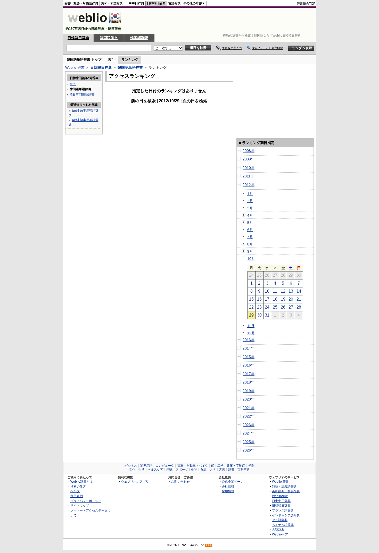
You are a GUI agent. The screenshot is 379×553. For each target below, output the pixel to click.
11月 (250, 326)
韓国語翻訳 (139, 38)
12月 (251, 333)
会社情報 (228, 486)
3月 (250, 208)
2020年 (248, 399)
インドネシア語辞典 (286, 515)
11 (275, 291)
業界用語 (146, 465)
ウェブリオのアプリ (135, 481)
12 (283, 291)
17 (267, 299)
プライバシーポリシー (85, 501)
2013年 (248, 340)
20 (291, 299)
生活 (141, 469)
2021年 (248, 408)
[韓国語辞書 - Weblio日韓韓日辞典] (94, 24)
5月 (250, 222)
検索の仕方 (78, 486)
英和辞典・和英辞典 (286, 491)
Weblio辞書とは (81, 481)
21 (298, 299)
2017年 (248, 374)
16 (259, 299)
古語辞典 (174, 3)
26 (283, 307)
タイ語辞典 (279, 520)
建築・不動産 (236, 465)
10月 (251, 259)
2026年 (248, 450)
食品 (203, 469)
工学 (220, 465)
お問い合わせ (180, 481)
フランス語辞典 (283, 510)
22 (251, 307)
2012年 (248, 185)
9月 (250, 251)
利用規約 (76, 496)
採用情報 (228, 491)
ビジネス (131, 465)
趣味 (169, 469)
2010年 (248, 168)
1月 (250, 194)
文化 (132, 469)
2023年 (248, 425)
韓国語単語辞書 (130, 67)
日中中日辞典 (135, 3)
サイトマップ (79, 505)
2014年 (248, 348)
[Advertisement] (221, 21)
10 (267, 291)
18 (275, 299)
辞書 (67, 3)
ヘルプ (75, 491)
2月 (250, 201)
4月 (250, 215)
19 (283, 299)
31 (267, 315)
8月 (250, 244)
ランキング (129, 60)
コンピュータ (164, 465)
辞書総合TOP (306, 3)
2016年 (248, 365)
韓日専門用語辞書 (82, 94)
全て (73, 84)
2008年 (248, 151)
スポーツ (182, 469)
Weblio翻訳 (280, 496)
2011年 (248, 176)
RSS (209, 545)
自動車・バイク (197, 465)
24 (267, 307)
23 (259, 307)
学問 (251, 465)
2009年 (248, 159)
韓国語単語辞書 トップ (84, 60)
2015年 (248, 357)
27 (291, 307)
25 (275, 307)
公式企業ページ (232, 481)
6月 (250, 230)
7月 (250, 237)
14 (298, 291)
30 (259, 315)
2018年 (248, 382)
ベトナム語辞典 (283, 524)
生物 (194, 469)
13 (291, 291)
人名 (213, 469)
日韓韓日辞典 (156, 3)
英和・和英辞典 (112, 3)
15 (251, 299)
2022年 (248, 416)
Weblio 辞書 (75, 67)
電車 (180, 465)
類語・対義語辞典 (85, 3)
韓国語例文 (109, 38)
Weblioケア (280, 534)
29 (251, 315)
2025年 (248, 442)
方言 (222, 469)
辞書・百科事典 (239, 469)
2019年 (248, 391)
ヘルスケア (155, 469)
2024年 (248, 433)
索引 (111, 60)
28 (298, 307)
